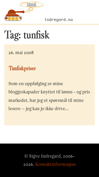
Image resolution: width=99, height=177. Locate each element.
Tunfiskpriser (22, 68)
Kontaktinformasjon (55, 164)
